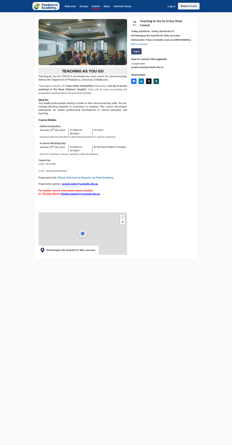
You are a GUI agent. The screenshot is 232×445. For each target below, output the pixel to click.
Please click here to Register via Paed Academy (85, 177)
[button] (122, 216)
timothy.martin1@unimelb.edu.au (80, 194)
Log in (171, 6)
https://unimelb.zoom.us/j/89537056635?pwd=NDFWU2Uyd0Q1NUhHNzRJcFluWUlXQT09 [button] (169, 39)
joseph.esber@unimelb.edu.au (80, 184)
